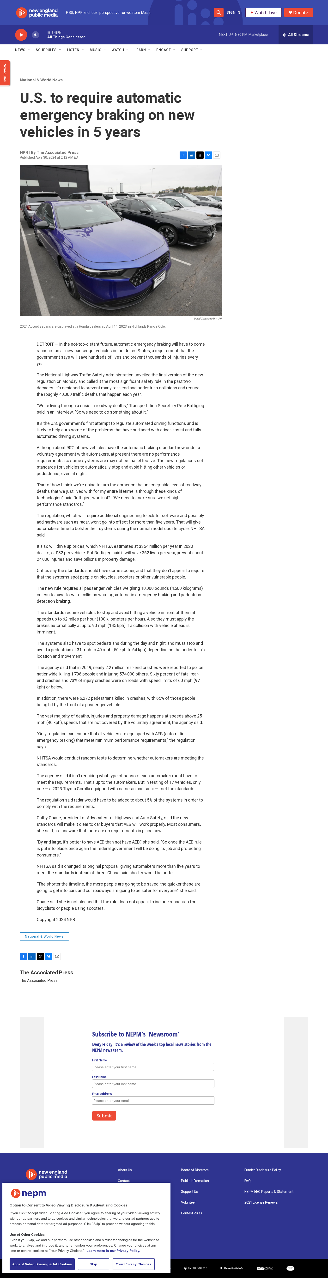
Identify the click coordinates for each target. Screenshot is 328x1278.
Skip (93, 1264)
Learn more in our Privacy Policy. (113, 1251)
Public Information (195, 1181)
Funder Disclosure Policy (262, 1170)
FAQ (247, 1181)
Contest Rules (191, 1213)
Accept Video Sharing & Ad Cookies (42, 1264)
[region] (86, 1228)
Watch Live (266, 12)
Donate (300, 12)
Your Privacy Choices (133, 1264)
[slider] (43, 34)
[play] (21, 35)
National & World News (41, 80)
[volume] (35, 35)
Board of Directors (195, 1170)
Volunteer (188, 1202)
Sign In (233, 12)
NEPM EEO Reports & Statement (268, 1192)
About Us (125, 1170)
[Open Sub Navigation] (29, 50)
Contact (124, 1181)
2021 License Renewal (261, 1202)
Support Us (189, 1192)
